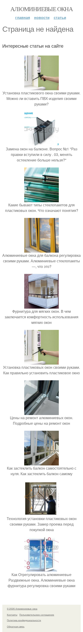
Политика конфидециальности (24, 620)
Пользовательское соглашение (36, 614)
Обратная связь (15, 626)
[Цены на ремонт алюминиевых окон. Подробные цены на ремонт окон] (41, 412)
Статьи (60, 17)
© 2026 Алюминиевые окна (22, 608)
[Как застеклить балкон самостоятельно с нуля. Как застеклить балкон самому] (41, 462)
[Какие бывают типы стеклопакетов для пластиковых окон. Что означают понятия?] (41, 199)
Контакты (12, 614)
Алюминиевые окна (41, 9)
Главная (22, 17)
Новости (42, 17)
